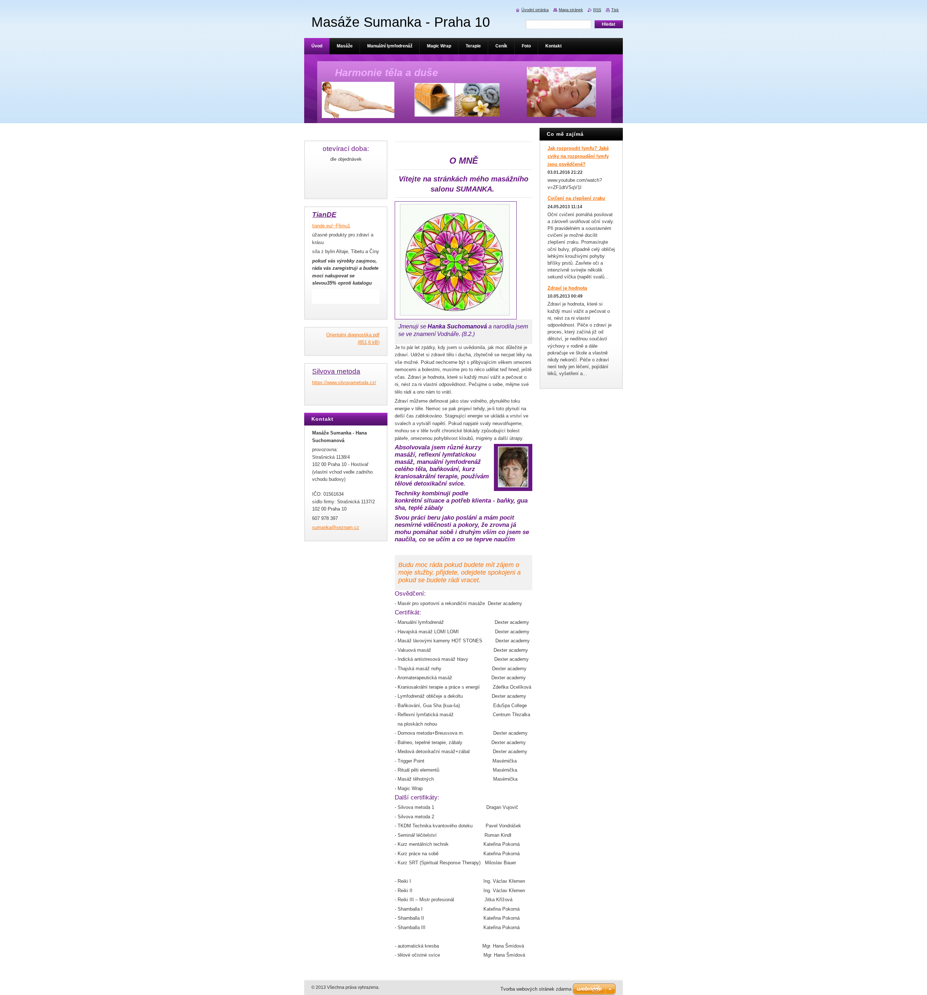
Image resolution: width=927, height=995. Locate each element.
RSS (597, 10)
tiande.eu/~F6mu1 (331, 225)
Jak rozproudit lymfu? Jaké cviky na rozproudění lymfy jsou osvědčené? (578, 156)
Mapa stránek (571, 10)
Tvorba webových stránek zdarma (535, 989)
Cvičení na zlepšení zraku (576, 198)
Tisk (615, 10)
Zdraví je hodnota (567, 288)
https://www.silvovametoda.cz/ (344, 382)
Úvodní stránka (535, 10)
